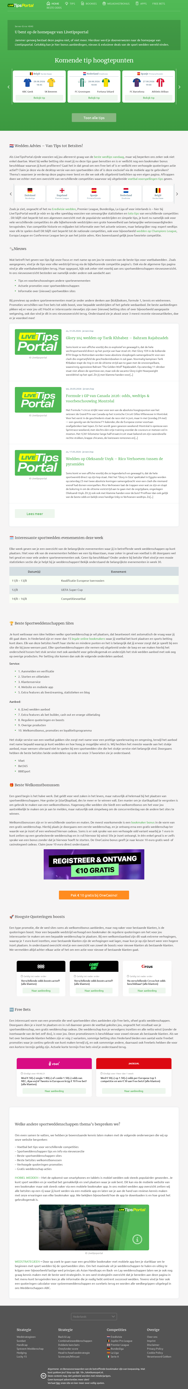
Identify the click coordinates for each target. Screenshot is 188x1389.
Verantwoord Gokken (159, 1356)
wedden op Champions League (156, 231)
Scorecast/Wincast (69, 1356)
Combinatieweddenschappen (75, 1340)
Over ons (152, 1336)
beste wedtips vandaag (109, 156)
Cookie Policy (155, 1352)
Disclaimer (153, 1344)
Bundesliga (117, 1348)
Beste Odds (54, 7)
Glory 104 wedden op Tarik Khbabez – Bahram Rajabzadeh (117, 338)
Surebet (21, 1340)
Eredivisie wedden (64, 209)
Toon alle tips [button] (94, 117)
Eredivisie (116, 1336)
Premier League (120, 1344)
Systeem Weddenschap (30, 1348)
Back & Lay (64, 1336)
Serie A (115, 1356)
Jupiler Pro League (121, 1340)
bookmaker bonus (143, 822)
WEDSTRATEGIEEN (27, 1261)
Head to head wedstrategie (74, 1352)
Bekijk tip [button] (39, 97)
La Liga (115, 1352)
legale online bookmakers (88, 638)
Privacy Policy (155, 1348)
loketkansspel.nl (94, 1372)
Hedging (22, 1352)
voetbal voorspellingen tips (145, 178)
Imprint (151, 1340)
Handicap (22, 1344)
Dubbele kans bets (69, 1344)
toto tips (133, 213)
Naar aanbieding (41, 990)
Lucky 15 (22, 1356)
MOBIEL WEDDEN (26, 1177)
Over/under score (68, 1348)
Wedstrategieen (26, 1336)
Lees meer (35, 513)
